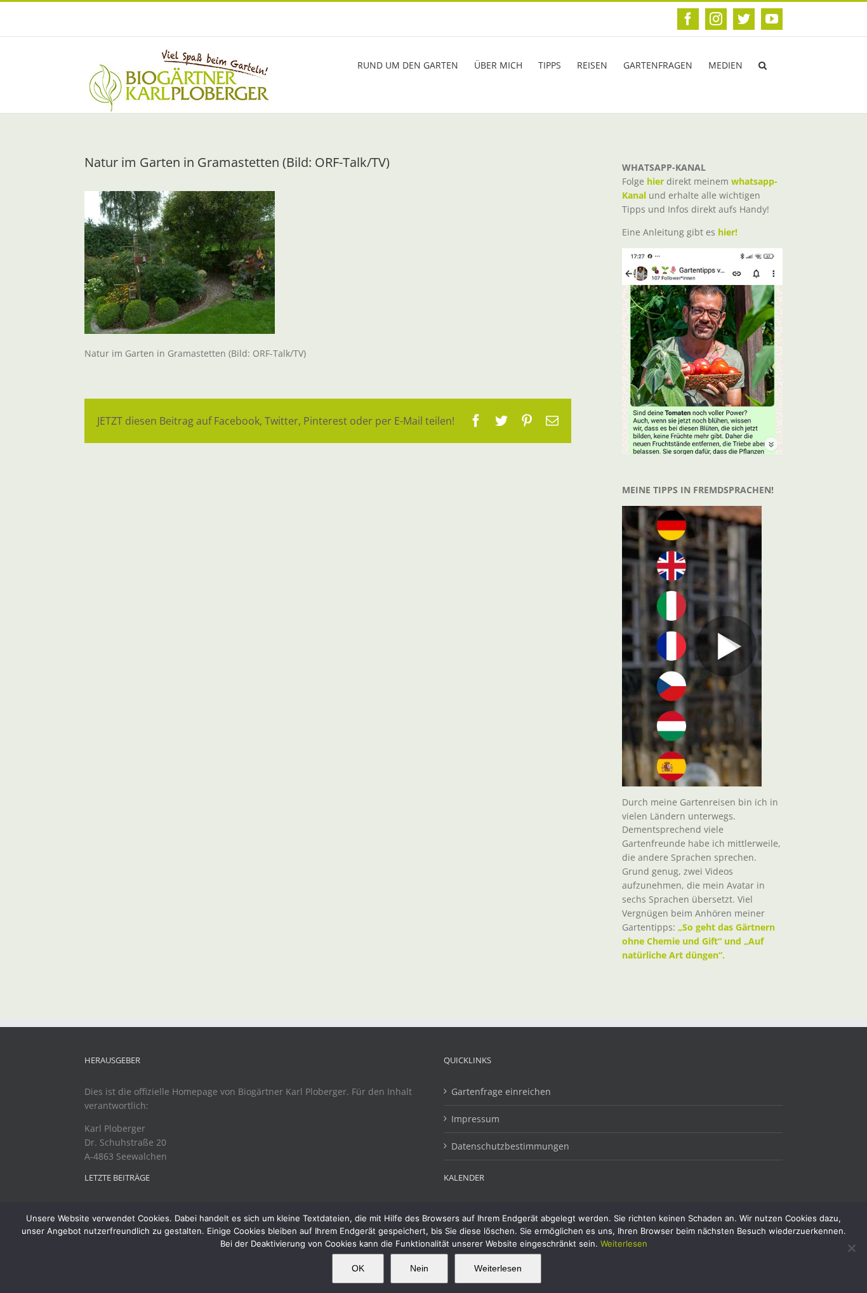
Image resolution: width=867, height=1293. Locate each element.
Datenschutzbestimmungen (510, 1146)
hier (655, 181)
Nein (419, 1268)
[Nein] (851, 1248)
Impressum (475, 1119)
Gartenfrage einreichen (501, 1091)
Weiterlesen (623, 1243)
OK (358, 1268)
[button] (762, 64)
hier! (729, 232)
